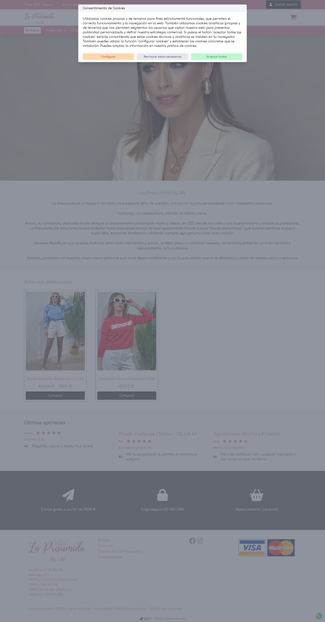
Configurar (108, 56)
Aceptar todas (217, 56)
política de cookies (181, 46)
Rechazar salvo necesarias (162, 56)
